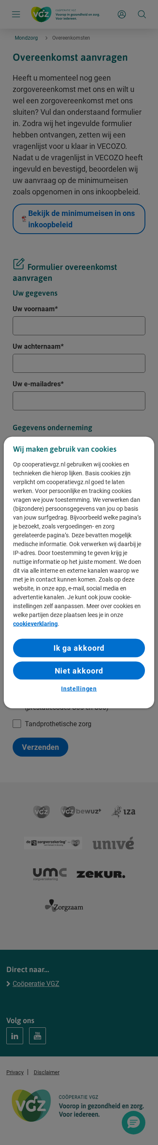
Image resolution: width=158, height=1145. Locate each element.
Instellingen (78, 688)
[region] (79, 572)
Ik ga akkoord (79, 648)
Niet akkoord (79, 670)
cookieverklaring (35, 623)
